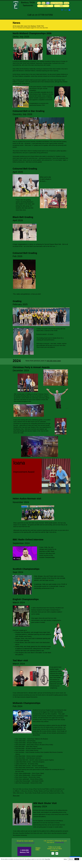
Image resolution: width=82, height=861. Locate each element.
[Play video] (39, 446)
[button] (69, 9)
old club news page (54, 361)
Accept (77, 859)
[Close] (80, 859)
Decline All (71, 859)
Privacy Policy (47, 859)
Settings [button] (65, 859)
